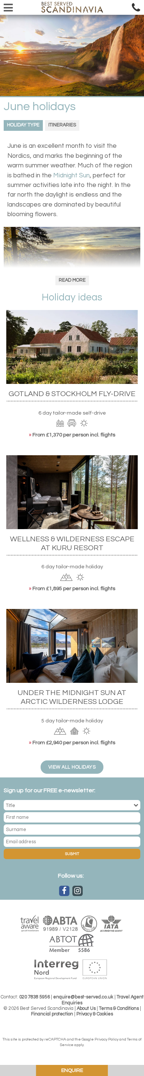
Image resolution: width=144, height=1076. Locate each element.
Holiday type (23, 125)
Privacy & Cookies (94, 1014)
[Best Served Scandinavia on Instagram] (77, 891)
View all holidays (72, 767)
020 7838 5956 (34, 997)
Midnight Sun (71, 175)
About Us (86, 1008)
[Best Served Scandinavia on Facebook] (64, 891)
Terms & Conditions (119, 1008)
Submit (72, 854)
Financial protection (52, 1014)
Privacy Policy (107, 1039)
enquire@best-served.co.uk (83, 997)
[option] (72, 55)
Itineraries (62, 125)
